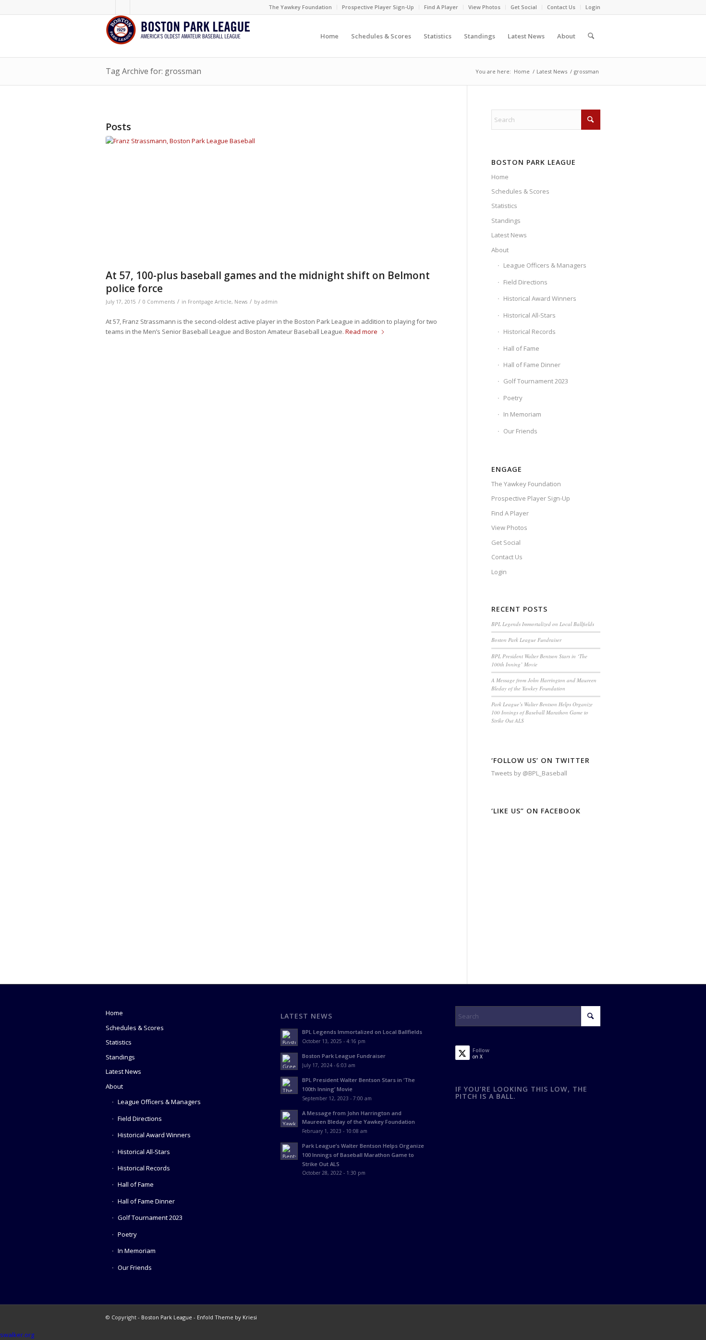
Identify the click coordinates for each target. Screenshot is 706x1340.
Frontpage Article (209, 301)
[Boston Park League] (178, 36)
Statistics (504, 205)
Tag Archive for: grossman (153, 71)
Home (500, 176)
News (240, 301)
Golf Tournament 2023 (535, 381)
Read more (361, 331)
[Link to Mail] (137, 7)
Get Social (524, 7)
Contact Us (561, 7)
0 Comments (159, 301)
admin (269, 301)
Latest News (509, 235)
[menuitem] (300, 7)
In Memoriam (522, 414)
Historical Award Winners (539, 298)
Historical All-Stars (529, 315)
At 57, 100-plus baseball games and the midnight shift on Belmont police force (268, 282)
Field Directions (525, 282)
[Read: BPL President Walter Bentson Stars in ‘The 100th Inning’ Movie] (289, 1085)
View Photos (484, 7)
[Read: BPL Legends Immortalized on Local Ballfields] (289, 1037)
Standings (506, 220)
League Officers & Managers (544, 265)
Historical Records (529, 331)
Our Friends (520, 431)
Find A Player (441, 7)
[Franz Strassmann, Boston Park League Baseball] (274, 200)
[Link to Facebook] (108, 7)
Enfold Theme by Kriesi (227, 1317)
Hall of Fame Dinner (531, 364)
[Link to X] (123, 7)
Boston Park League (166, 1317)
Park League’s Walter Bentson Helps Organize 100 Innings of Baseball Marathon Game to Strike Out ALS (542, 712)
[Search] (591, 36)
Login (592, 7)
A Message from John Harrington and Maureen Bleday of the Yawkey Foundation (543, 684)
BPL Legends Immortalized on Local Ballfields (542, 623)
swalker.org (17, 1334)
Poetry (513, 397)
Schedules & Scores (520, 191)
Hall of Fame (521, 348)
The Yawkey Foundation (300, 7)
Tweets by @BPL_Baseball (529, 773)
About (500, 250)
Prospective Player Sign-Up (378, 7)
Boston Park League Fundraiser (526, 639)
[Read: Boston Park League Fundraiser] (289, 1061)
